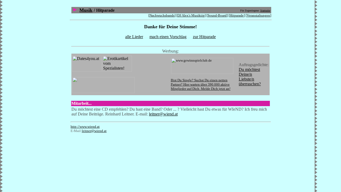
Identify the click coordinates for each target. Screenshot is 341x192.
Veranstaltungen (258, 15)
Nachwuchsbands (161, 15)
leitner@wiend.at (163, 114)
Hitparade (237, 15)
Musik (85, 10)
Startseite (265, 10)
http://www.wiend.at (85, 127)
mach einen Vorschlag (167, 36)
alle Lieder (134, 36)
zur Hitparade (204, 36)
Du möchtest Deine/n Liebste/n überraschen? (250, 76)
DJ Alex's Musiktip (191, 15)
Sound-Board (217, 15)
